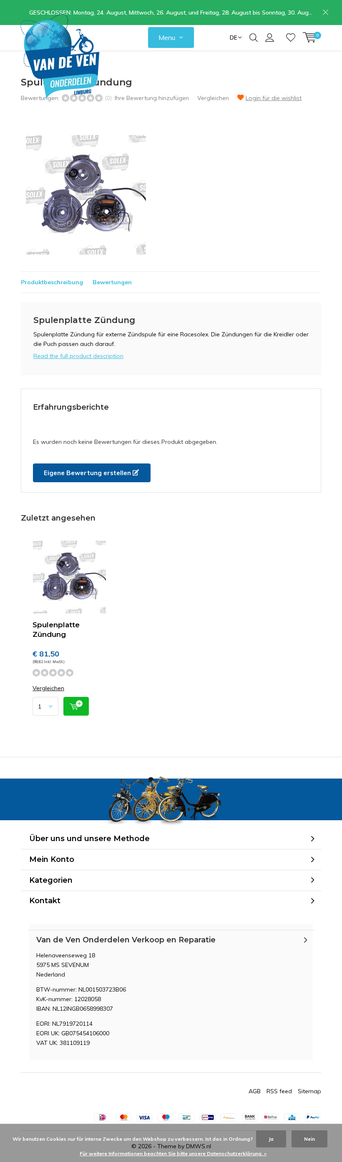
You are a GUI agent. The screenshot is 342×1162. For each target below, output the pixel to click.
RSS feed (279, 1091)
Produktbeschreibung (52, 282)
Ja (271, 1139)
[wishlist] (290, 37)
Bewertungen (112, 282)
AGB (255, 1091)
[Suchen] (253, 37)
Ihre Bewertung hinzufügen (152, 98)
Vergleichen (213, 98)
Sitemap (309, 1091)
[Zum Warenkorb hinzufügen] (76, 706)
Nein (309, 1139)
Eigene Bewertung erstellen (88, 473)
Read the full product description (78, 356)
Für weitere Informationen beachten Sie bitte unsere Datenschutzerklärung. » (173, 1153)
